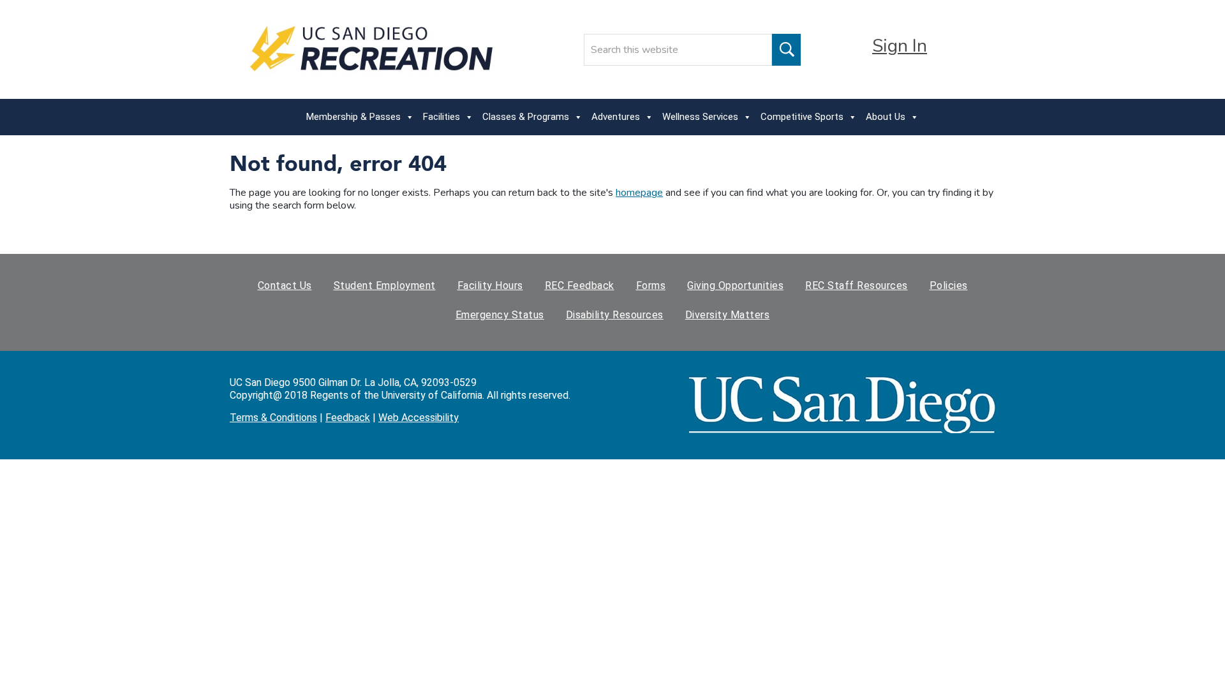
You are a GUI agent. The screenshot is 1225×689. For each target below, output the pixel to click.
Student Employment (385, 285)
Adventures (615, 116)
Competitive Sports (802, 116)
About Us (885, 116)
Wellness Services (700, 116)
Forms (651, 285)
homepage (639, 193)
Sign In (899, 46)
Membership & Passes (353, 116)
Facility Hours (490, 285)
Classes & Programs (525, 116)
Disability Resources (615, 315)
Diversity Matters (727, 315)
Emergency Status (500, 315)
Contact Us (285, 285)
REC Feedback (579, 285)
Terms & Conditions (273, 417)
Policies (949, 285)
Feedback (347, 417)
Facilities (441, 116)
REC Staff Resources (856, 285)
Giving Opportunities (735, 285)
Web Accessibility (418, 417)
